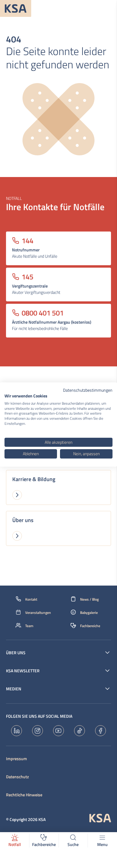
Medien (13, 689)
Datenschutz (17, 777)
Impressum (16, 759)
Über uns (16, 653)
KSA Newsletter (23, 671)
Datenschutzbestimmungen (87, 390)
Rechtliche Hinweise (24, 795)
